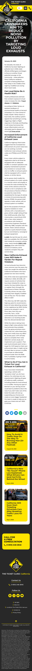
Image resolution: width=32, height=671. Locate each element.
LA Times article (14, 131)
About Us (16, 605)
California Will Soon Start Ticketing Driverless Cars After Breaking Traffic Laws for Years (14, 509)
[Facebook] (10, 595)
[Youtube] (22, 595)
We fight (17, 602)
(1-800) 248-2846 (13, 545)
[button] (25, 8)
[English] (19, 8)
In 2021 (6, 237)
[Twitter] (18, 595)
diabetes (16, 103)
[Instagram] (14, 595)
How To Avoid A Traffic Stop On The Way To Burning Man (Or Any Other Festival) (15, 439)
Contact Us (17, 610)
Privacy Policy (17, 612)
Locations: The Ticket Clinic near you (17, 607)
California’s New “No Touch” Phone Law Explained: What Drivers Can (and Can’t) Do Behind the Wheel (16, 473)
